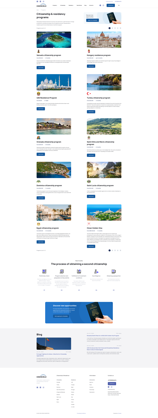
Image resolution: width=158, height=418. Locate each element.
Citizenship (62, 5)
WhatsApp (103, 5)
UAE (72, 382)
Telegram (100, 5)
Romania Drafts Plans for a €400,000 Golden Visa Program (103, 335)
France (72, 399)
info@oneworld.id (109, 1)
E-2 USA (72, 406)
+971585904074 (118, 1)
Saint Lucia (59, 397)
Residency (71, 5)
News (90, 384)
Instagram (43, 1)
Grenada (58, 382)
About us (91, 382)
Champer (119, 413)
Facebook (37, 1)
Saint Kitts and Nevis (61, 389)
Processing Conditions (81, 413)
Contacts (91, 5)
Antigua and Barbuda (61, 392)
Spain (72, 387)
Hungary (72, 384)
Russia (72, 394)
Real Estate (79, 5)
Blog (85, 5)
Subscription (91, 392)
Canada (72, 404)
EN (118, 5)
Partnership (91, 389)
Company (55, 5)
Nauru (58, 402)
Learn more (40, 67)
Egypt (58, 399)
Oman (72, 402)
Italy (72, 397)
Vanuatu (58, 394)
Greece (72, 392)
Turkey (58, 384)
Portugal (72, 389)
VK (40, 1)
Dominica (58, 387)
